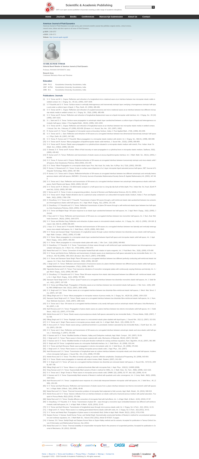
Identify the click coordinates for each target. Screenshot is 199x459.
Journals (60, 17)
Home (48, 17)
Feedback (91, 454)
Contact (146, 17)
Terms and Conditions (65, 454)
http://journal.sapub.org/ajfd (59, 37)
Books (73, 17)
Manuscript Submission (111, 17)
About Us (132, 17)
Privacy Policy (81, 454)
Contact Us (110, 454)
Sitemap (101, 454)
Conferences (88, 17)
